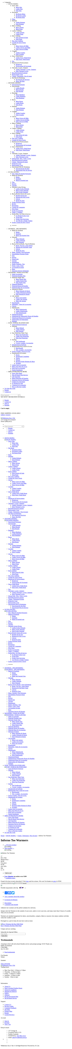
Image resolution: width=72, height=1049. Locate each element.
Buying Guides (9, 1006)
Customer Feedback (10, 1008)
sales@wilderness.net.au (19, 1037)
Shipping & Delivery (10, 991)
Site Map (7, 1009)
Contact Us (7, 1004)
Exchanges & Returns (10, 900)
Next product (9, 848)
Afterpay (7, 995)
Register (6, 405)
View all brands (5, 964)
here (27, 881)
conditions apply (10, 878)
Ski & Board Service (10, 998)
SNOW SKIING (11, 835)
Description (7, 903)
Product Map (8, 1011)
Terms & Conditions (10, 990)
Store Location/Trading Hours (13, 988)
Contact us (7, 392)
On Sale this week (9, 388)
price (54, 881)
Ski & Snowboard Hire (11, 996)
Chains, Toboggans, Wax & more (27, 835)
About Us (7, 986)
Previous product (10, 845)
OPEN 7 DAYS (5, 415)
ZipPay (6, 993)
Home (2, 835)
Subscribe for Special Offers (9, 932)
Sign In (6, 1021)
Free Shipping (9, 876)
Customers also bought (11, 904)
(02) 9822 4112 (21, 1036)
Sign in (6, 403)
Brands (6, 390)
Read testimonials (9, 952)
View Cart (7, 1024)
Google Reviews (9, 1014)
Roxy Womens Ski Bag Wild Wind (11, 925)
